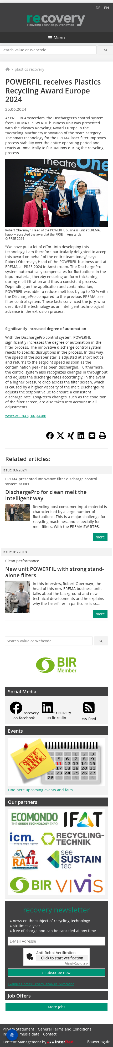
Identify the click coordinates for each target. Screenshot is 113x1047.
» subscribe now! (56, 972)
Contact (49, 1034)
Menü (59, 38)
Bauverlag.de (98, 1041)
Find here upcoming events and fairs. (41, 789)
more (100, 536)
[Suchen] (105, 50)
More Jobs (56, 1006)
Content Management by (25, 1041)
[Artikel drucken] (102, 435)
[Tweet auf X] (60, 438)
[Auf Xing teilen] (71, 438)
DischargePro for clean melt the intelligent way (46, 495)
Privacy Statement (18, 1029)
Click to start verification (62, 957)
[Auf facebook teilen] (50, 438)
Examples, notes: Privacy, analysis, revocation (41, 984)
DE (98, 7)
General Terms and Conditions (64, 1029)
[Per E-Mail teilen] (92, 435)
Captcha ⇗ (76, 963)
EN (106, 7)
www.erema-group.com (25, 415)
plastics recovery (29, 69)
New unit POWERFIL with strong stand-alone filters (54, 572)
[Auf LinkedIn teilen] (81, 438)
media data (29, 1034)
